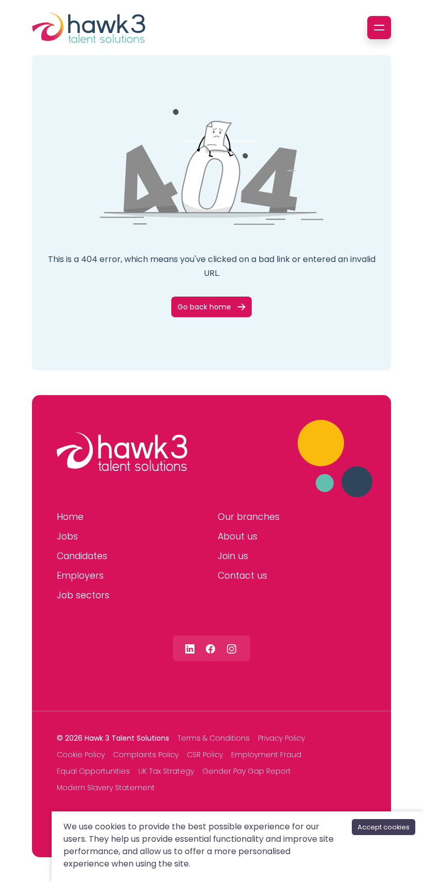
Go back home (204, 307)
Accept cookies (383, 827)
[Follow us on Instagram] (231, 648)
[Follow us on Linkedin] (190, 648)
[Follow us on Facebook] (210, 648)
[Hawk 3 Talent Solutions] (122, 451)
